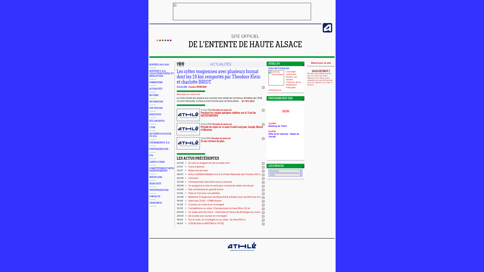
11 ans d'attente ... (197, 166)
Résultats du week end (188, 94)
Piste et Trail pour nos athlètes (204, 193)
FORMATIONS (156, 82)
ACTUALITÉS (155, 89)
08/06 (180, 185)
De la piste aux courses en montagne (207, 215)
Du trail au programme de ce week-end (208, 163)
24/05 (180, 197)
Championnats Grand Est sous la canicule (210, 181)
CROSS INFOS (155, 203)
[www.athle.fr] (327, 31)
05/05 (180, 212)
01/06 (180, 193)
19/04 (180, 219)
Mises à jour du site (321, 63)
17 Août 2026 (206, 110)
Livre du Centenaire (278, 68)
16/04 (180, 223)
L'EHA (152, 127)
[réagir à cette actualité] (263, 87)
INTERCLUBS (155, 177)
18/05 (180, 200)
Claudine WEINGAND (197, 87)
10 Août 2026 (206, 124)
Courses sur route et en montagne (206, 204)
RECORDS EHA (156, 101)
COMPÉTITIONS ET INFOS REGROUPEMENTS (161, 169)
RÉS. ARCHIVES (156, 121)
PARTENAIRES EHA (158, 149)
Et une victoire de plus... (213, 141)
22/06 (180, 181)
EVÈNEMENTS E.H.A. (159, 142)
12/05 (180, 204)
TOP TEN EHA (156, 108)
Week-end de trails (198, 170)
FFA (151, 155)
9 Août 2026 (205, 138)
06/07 (180, 174)
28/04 (180, 215)
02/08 (180, 163)
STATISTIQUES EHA (159, 190)
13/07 (180, 170)
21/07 (180, 166)
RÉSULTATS (155, 114)
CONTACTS (154, 196)
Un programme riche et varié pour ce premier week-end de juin (221, 185)
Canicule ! (193, 178)
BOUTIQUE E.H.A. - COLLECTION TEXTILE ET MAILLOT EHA (161, 73)
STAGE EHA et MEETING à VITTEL (206, 223)
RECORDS (153, 95)
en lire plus (248, 101)
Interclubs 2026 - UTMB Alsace (204, 200)
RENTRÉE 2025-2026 (159, 64)
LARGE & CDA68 (157, 162)
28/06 (180, 178)
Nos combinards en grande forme (205, 189)
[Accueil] (164, 40)
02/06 (180, 189)
